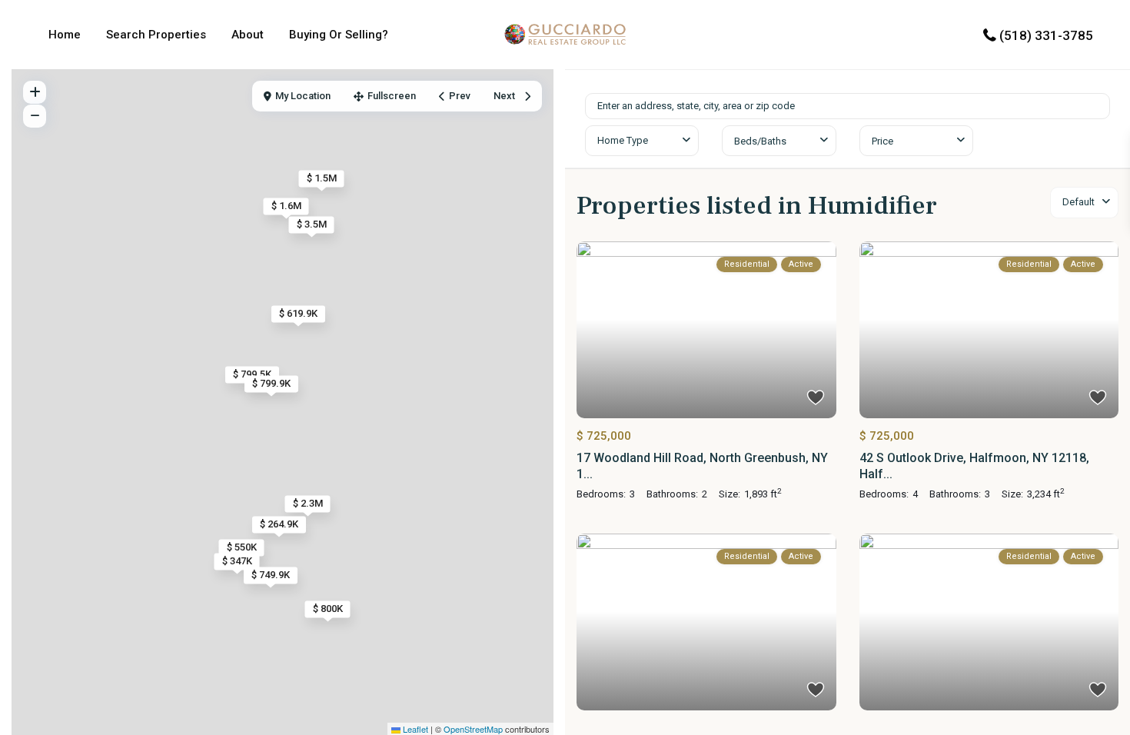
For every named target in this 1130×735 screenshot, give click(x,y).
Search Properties (156, 35)
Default (1078, 202)
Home (64, 35)
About (247, 35)
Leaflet (414, 729)
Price (882, 141)
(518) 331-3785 (1046, 35)
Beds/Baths (760, 141)
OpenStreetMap (473, 729)
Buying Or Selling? (338, 35)
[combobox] (642, 140)
